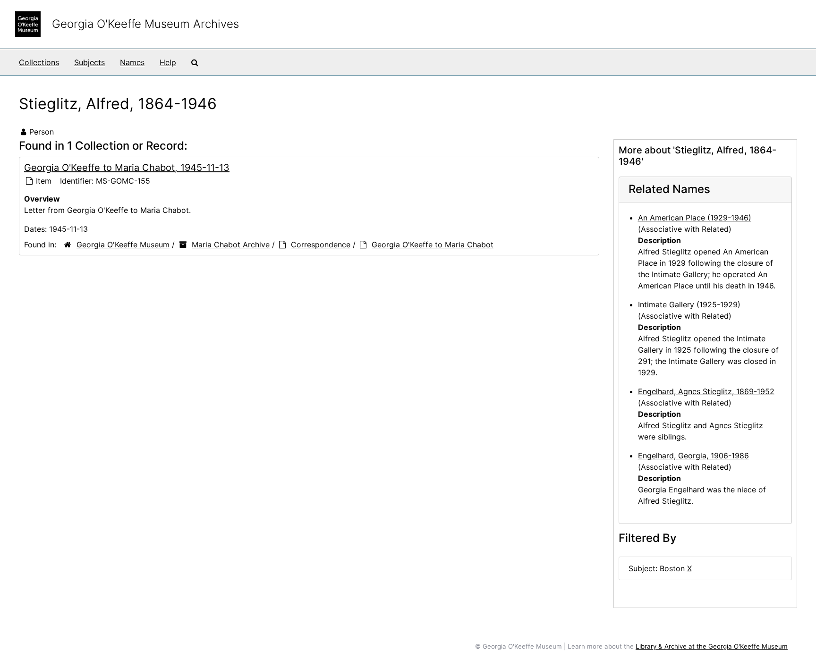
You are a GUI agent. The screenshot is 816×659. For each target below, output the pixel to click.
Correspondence (320, 244)
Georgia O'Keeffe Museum (123, 244)
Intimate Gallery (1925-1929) (689, 304)
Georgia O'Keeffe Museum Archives (145, 24)
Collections (39, 62)
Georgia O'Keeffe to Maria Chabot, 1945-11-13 (127, 167)
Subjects (89, 62)
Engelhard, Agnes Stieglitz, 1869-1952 (706, 391)
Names (132, 62)
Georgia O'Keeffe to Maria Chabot (432, 244)
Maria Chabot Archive (231, 244)
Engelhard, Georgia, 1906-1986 (693, 455)
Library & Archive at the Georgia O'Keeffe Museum (712, 646)
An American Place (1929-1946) (694, 217)
